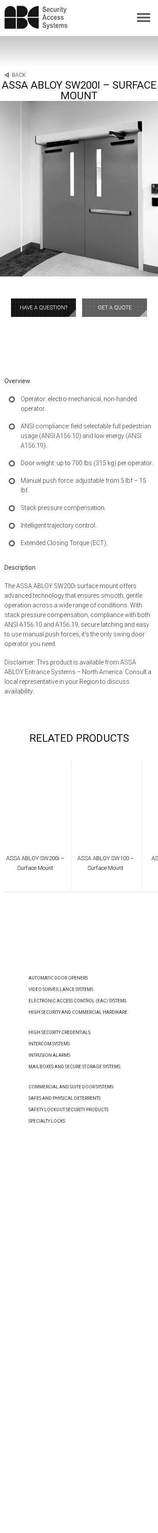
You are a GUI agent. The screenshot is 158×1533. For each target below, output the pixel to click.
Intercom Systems (49, 1043)
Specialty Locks (47, 1121)
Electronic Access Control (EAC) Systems (77, 1000)
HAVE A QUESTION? (43, 308)
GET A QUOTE (115, 308)
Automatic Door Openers (58, 978)
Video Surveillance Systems (61, 989)
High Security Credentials (59, 1032)
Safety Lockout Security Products (68, 1109)
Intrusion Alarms (49, 1055)
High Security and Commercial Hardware (78, 1012)
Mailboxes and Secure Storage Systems (74, 1066)
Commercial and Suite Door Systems (71, 1086)
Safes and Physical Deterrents (65, 1098)
